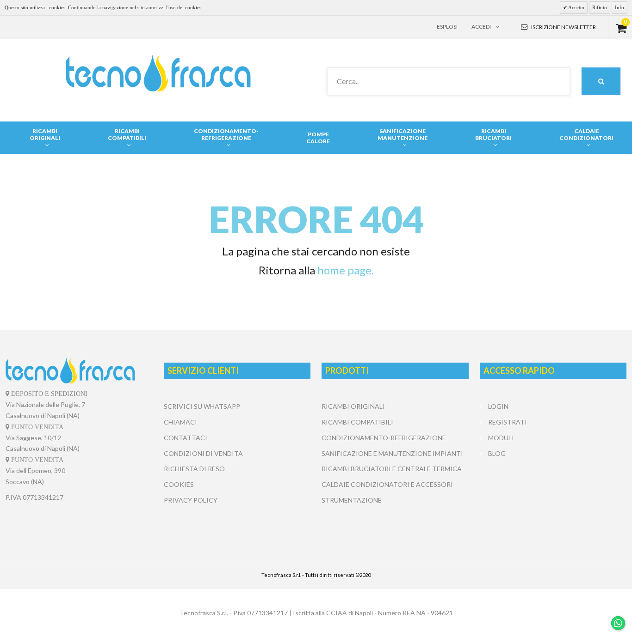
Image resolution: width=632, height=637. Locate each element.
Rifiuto (599, 7)
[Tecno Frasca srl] (158, 73)
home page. (345, 270)
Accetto (575, 7)
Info (619, 7)
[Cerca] (601, 81)
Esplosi (447, 26)
